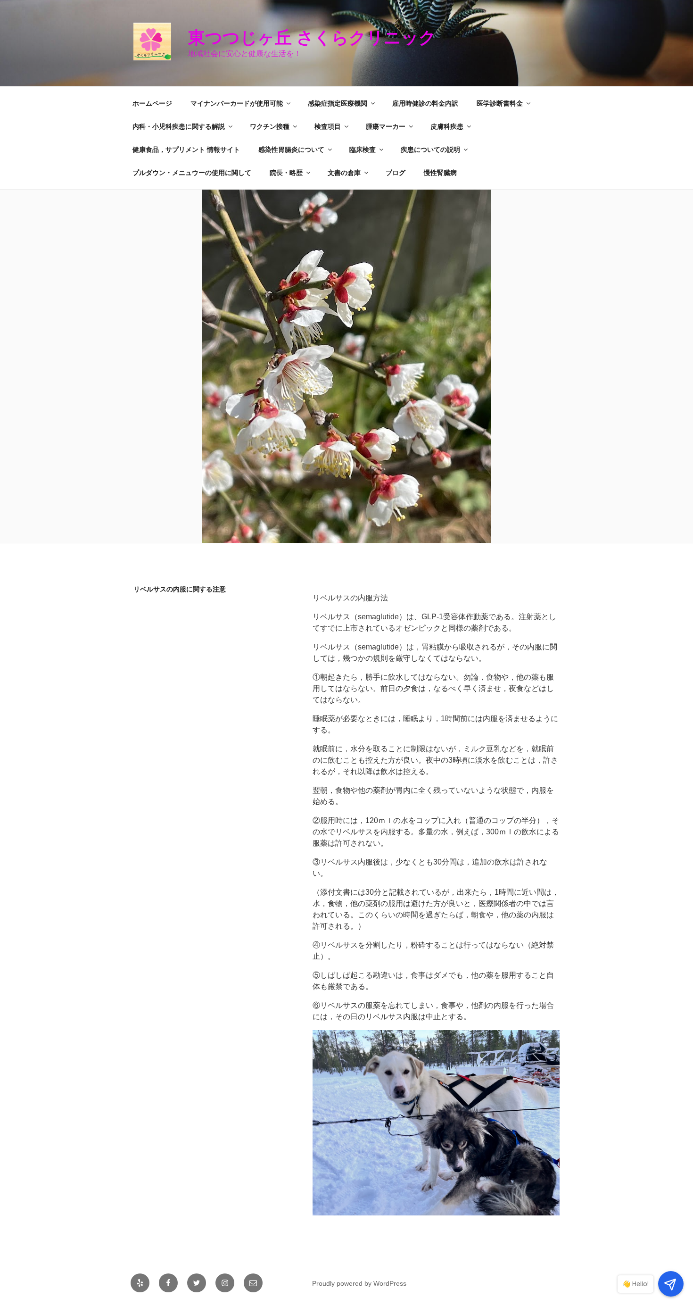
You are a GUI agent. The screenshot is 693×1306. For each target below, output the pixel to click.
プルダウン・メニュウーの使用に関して (191, 172)
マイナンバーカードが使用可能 (236, 103)
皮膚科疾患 (446, 126)
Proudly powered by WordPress (359, 1283)
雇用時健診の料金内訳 (425, 103)
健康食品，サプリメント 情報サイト (186, 149)
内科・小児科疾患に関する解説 (178, 126)
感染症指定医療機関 (337, 103)
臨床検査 (362, 149)
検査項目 (327, 126)
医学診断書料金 (500, 103)
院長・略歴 (286, 172)
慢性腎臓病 (440, 172)
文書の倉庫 (344, 172)
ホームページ (152, 103)
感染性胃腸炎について (291, 149)
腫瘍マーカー (385, 126)
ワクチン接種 (269, 126)
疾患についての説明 (430, 149)
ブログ (395, 172)
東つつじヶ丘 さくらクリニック (320, 37)
